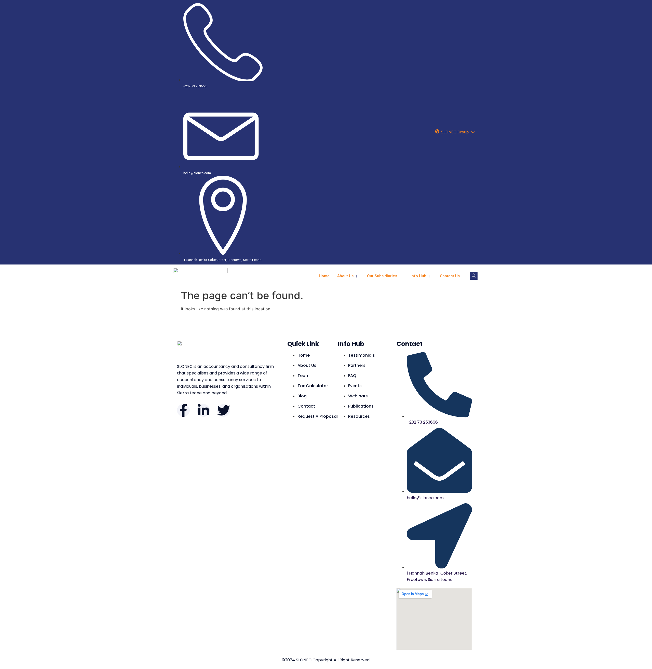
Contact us (450, 276)
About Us (345, 276)
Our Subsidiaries (382, 276)
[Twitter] (223, 410)
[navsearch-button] (474, 276)
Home (324, 276)
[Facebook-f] (183, 410)
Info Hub (418, 276)
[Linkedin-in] (203, 410)
